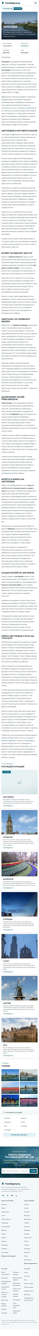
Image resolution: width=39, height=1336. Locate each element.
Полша (26, 1241)
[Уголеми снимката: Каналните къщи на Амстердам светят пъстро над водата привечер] (10, 1101)
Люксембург (29, 741)
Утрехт (23, 1122)
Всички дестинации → (19, 1135)
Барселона (8, 473)
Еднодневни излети (5, 1288)
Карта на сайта (29, 1283)
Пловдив (4, 1249)
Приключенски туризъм (17, 1279)
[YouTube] (12, 1195)
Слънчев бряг (5, 1226)
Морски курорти (3, 1305)
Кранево (4, 1230)
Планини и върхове (16, 1273)
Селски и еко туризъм (17, 1290)
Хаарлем (23, 1118)
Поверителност (29, 1291)
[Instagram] (7, 1195)
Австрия (26, 1234)
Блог (25, 1280)
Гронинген (24, 46)
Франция (27, 1215)
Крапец (3, 1237)
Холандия (27, 1249)
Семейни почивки (15, 1295)
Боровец (4, 1241)
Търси (33, 1171)
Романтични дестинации (16, 1284)
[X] (16, 1195)
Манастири (4, 1300)
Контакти (27, 1276)
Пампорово (4, 1223)
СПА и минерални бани (16, 1305)
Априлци (4, 1204)
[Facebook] (3, 1195)
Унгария (26, 1245)
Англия (26, 1208)
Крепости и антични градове (4, 1294)
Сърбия (26, 1223)
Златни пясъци (6, 1219)
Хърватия (27, 1252)
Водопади (4, 1278)
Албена (3, 1234)
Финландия (27, 1260)
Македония (27, 1219)
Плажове (4, 1313)
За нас (26, 1272)
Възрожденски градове (6, 1282)
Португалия (27, 1237)
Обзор (3, 1208)
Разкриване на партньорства (28, 1299)
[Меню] (36, 3)
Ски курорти (16, 1300)
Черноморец (5, 1212)
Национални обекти (16, 1312)
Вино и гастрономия (5, 1273)
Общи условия (28, 1287)
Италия (26, 1204)
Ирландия (27, 1230)
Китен (3, 1215)
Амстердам (7, 1130)
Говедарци (4, 1245)
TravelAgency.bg (8, 8)
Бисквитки (27, 1294)
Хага (5, 1126)
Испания (26, 1212)
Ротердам (24, 1126)
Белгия (7, 111)
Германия (30, 108)
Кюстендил (4, 1252)
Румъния (27, 1226)
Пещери (3, 1309)
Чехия (26, 1256)
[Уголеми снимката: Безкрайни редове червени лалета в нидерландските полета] (10, 1088)
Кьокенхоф (7, 1122)
